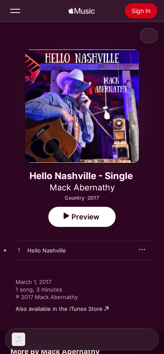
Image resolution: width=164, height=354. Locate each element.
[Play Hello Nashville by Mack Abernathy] (19, 250)
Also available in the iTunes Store (59, 308)
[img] (82, 11)
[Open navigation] (15, 11)
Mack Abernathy (82, 187)
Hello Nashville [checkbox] (46, 250)
